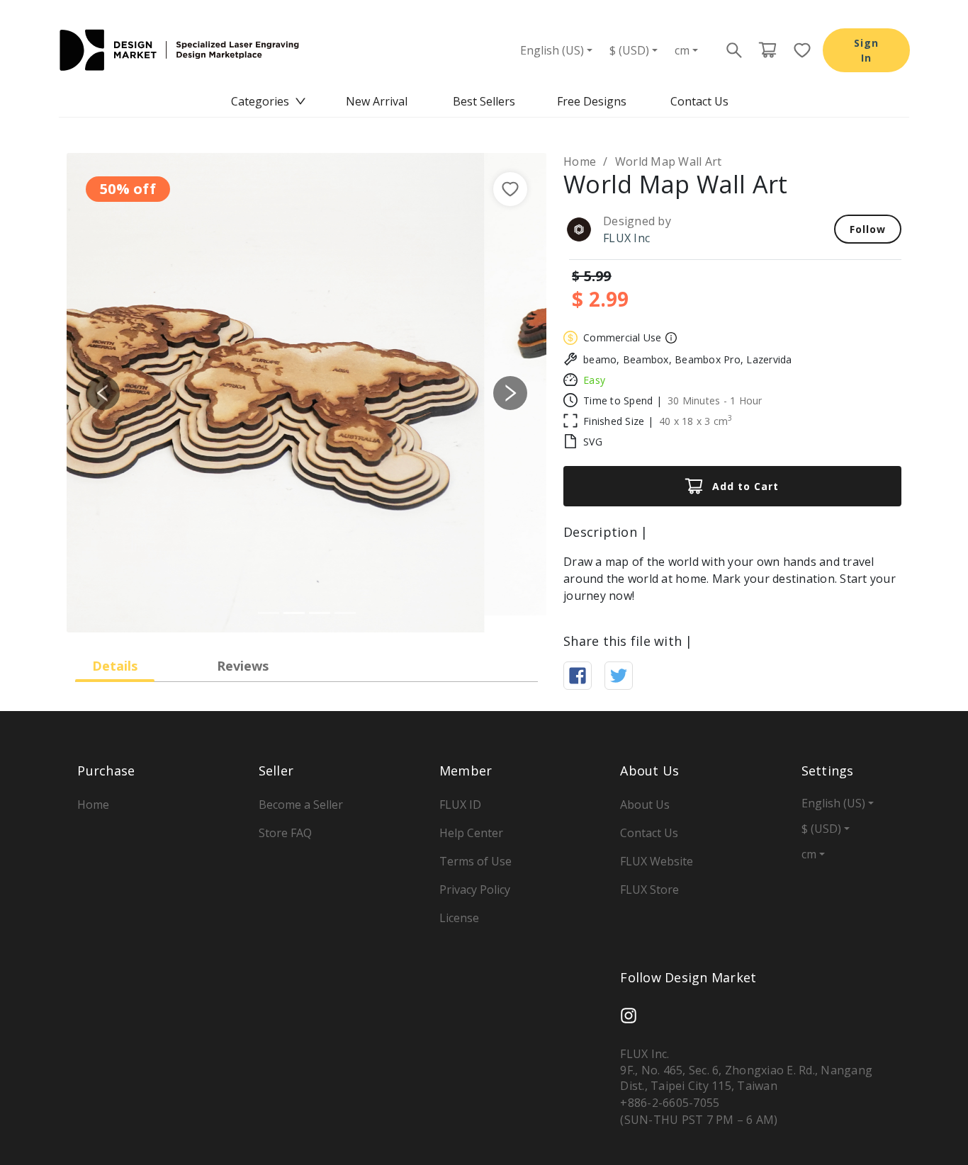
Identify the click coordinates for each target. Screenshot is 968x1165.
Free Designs (591, 101)
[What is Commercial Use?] (669, 337)
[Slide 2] (294, 613)
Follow (868, 229)
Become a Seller (301, 804)
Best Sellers (484, 101)
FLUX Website (656, 861)
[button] (103, 392)
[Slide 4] (345, 613)
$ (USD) (629, 50)
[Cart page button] (767, 50)
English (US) (552, 50)
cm (682, 50)
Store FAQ (285, 833)
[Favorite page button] (798, 50)
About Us (645, 804)
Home (579, 161)
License (459, 918)
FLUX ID (460, 804)
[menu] (484, 101)
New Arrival (376, 101)
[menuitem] (268, 101)
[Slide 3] (319, 613)
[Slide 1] (268, 613)
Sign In (866, 50)
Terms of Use (475, 861)
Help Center (471, 833)
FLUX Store (649, 889)
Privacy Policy (474, 889)
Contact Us (699, 101)
